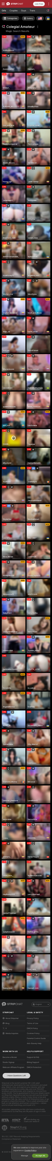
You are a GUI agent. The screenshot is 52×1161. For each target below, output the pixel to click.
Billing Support (33, 1062)
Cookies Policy (33, 1033)
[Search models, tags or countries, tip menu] (48, 11)
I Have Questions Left (16, 1076)
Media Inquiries (12, 1033)
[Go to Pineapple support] (5, 1128)
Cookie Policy (30, 1150)
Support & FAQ (33, 1057)
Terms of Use (32, 1023)
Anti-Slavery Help (34, 1043)
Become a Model (10, 1057)
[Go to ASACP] (16, 1120)
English (39, 1004)
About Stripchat (11, 1018)
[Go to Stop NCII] (18, 1128)
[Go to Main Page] (16, 4)
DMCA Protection (34, 1067)
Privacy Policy (33, 1018)
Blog (7, 1023)
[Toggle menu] (3, 4)
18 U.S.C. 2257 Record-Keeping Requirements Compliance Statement (21, 1138)
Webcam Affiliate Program (13, 1067)
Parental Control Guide (36, 1038)
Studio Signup (8, 1062)
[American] (40, 18)
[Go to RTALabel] (6, 1120)
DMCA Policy (32, 1028)
